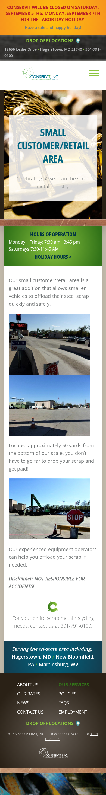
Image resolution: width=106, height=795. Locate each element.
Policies (67, 694)
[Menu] (91, 73)
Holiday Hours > (53, 256)
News (23, 703)
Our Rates (28, 694)
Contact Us (30, 712)
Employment (72, 712)
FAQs (63, 703)
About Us (27, 685)
